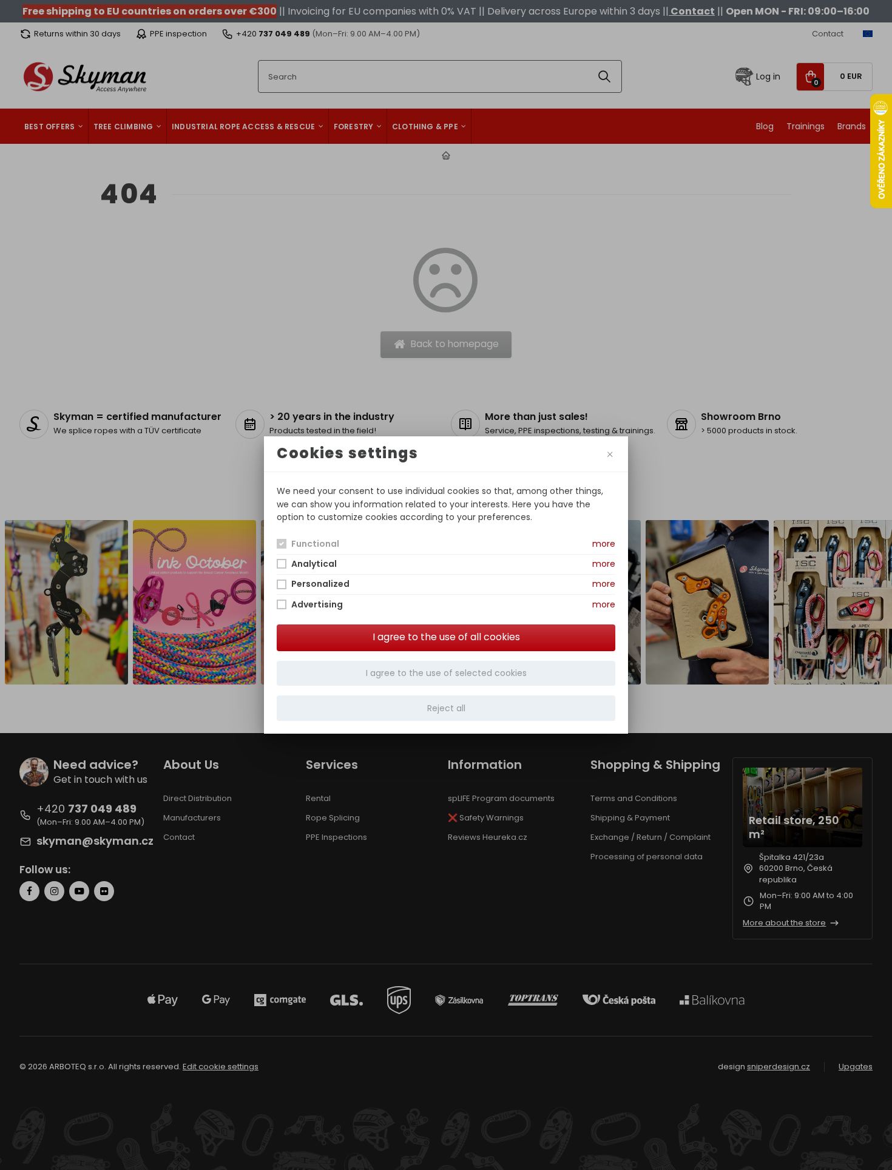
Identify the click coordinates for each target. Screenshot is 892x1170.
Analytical (314, 564)
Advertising (317, 604)
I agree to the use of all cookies (446, 637)
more (603, 544)
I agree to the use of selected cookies (446, 673)
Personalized (320, 584)
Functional (315, 544)
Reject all (446, 708)
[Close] (610, 454)
